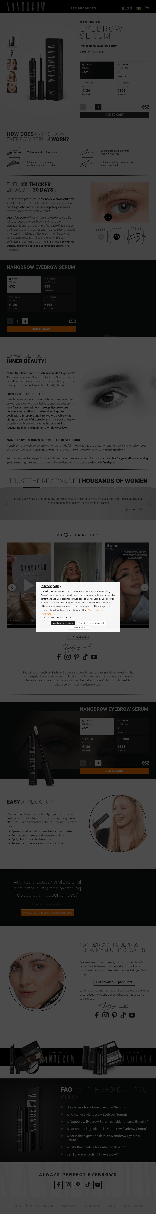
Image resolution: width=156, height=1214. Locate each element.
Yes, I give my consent (63, 623)
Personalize (79, 627)
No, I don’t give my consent (91, 623)
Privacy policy (51, 586)
